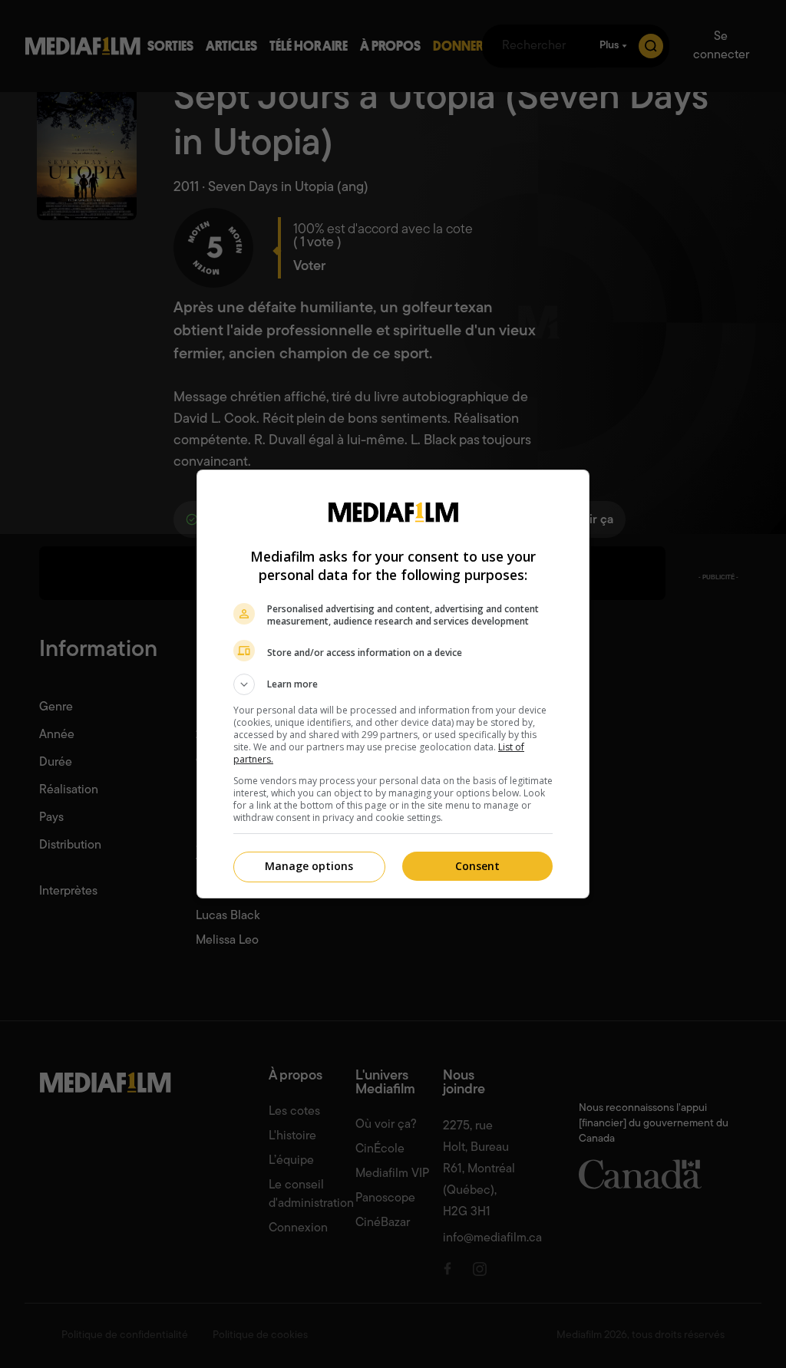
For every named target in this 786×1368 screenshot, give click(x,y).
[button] (393, 684)
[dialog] (393, 684)
